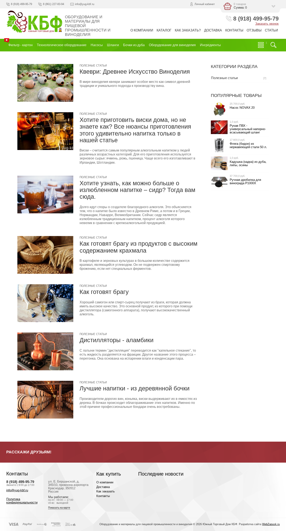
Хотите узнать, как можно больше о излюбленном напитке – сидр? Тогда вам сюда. (137, 190)
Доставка (103, 487)
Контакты (103, 496)
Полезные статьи (93, 65)
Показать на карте (59, 507)
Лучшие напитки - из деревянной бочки (134, 388)
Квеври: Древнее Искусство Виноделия (135, 71)
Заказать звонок (267, 23)
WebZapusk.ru (271, 524)
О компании (104, 482)
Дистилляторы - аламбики (116, 340)
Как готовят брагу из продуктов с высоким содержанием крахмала (138, 247)
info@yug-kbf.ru (17, 490)
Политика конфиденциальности (21, 500)
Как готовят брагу (104, 291)
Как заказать (105, 491)
